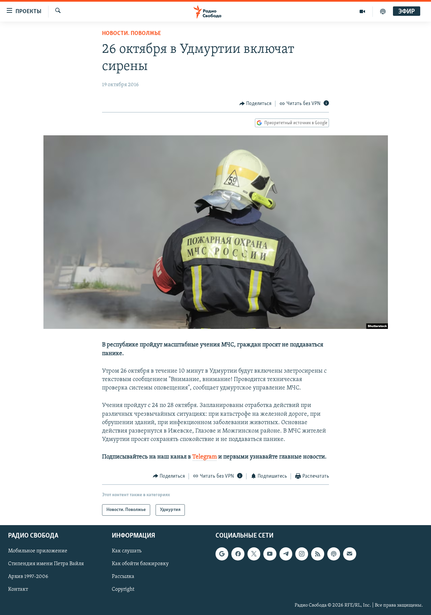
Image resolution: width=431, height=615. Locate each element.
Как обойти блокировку (140, 564)
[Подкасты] (333, 553)
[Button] (255, 103)
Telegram (204, 457)
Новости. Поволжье (131, 34)
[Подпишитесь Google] (222, 553)
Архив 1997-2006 (28, 577)
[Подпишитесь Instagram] (301, 553)
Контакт (18, 589)
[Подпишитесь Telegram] (285, 553)
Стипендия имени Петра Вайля (46, 564)
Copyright (123, 589)
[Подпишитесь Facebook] (237, 553)
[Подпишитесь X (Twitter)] (253, 553)
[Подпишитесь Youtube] (269, 553)
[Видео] (362, 11)
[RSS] (317, 553)
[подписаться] (349, 553)
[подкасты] (383, 11)
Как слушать (126, 551)
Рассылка (123, 577)
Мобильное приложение (37, 551)
